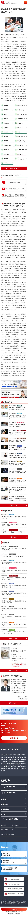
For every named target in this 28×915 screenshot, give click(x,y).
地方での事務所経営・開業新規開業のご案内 (10, 869)
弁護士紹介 (4, 799)
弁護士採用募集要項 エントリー (8, 861)
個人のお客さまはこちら (13, 168)
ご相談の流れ (5, 809)
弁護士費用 (4, 804)
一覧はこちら (13, 505)
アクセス (3, 814)
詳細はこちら (13, 670)
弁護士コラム (18, 825)
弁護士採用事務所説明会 (6, 854)
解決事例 (3, 825)
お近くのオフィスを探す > (14, 913)
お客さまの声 (4, 830)
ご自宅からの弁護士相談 (7, 834)
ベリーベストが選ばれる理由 (9, 819)
